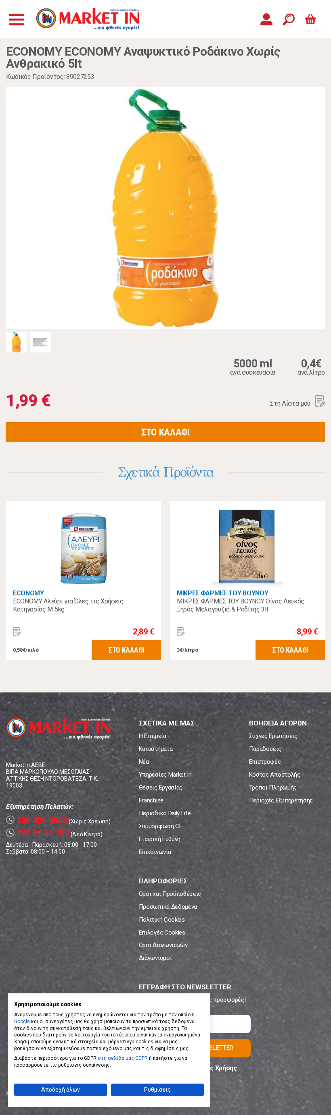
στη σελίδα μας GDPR (123, 1058)
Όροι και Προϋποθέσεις (170, 893)
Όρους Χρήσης (216, 1068)
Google (22, 1021)
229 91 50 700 (38, 833)
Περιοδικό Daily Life (165, 813)
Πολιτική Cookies (162, 919)
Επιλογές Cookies (162, 932)
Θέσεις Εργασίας (160, 787)
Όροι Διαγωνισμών (163, 945)
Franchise (151, 800)
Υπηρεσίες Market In (165, 774)
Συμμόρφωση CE (160, 826)
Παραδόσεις (265, 748)
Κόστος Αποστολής (274, 774)
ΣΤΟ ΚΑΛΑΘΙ (165, 432)
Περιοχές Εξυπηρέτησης (281, 800)
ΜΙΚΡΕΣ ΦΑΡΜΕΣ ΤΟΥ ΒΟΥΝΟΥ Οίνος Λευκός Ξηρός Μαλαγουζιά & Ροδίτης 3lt (240, 605)
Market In (87, 19)
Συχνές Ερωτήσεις (273, 736)
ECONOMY (28, 593)
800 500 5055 (37, 820)
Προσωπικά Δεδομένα (168, 906)
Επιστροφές (265, 761)
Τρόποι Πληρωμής (273, 787)
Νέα (144, 761)
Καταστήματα (155, 748)
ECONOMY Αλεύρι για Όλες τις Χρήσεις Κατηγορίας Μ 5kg (68, 605)
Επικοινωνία (155, 852)
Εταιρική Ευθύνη (159, 839)
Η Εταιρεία (152, 736)
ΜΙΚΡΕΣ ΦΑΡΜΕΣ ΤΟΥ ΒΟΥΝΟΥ (222, 593)
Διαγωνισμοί (155, 958)
